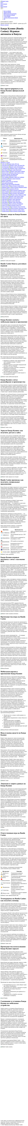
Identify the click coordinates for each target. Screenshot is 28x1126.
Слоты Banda (7, 16)
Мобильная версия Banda (10, 13)
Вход (2, 2)
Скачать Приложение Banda (11, 17)
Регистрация (4, 4)
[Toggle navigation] (2, 8)
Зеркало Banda (7, 12)
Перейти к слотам (5, 162)
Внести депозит (5, 25)
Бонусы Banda (7, 11)
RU (4, 19)
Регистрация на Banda (9, 15)
